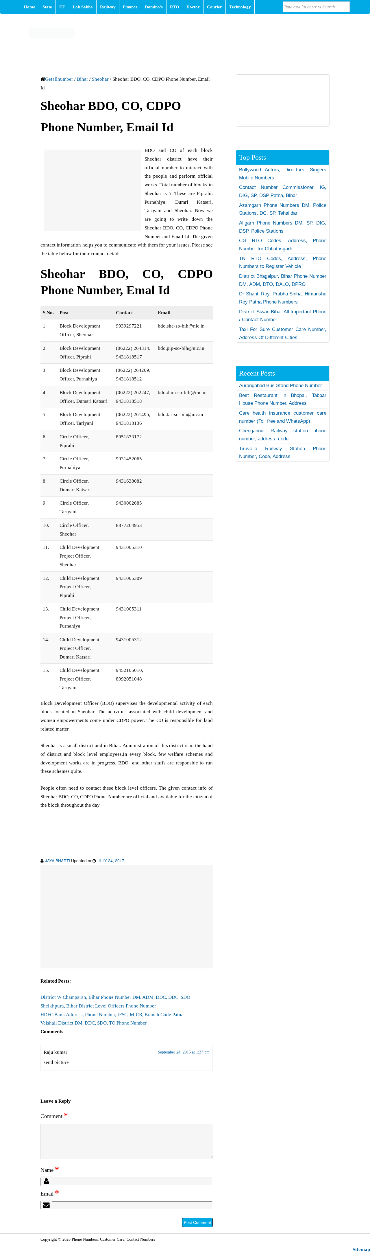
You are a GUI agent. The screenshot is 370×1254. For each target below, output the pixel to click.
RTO (174, 7)
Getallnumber (59, 79)
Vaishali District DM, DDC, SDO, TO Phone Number (93, 1023)
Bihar (82, 79)
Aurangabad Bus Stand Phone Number (280, 385)
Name (49, 1170)
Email (49, 1194)
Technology (240, 7)
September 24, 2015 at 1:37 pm (184, 1052)
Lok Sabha (83, 7)
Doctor (193, 7)
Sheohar (100, 79)
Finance (130, 7)
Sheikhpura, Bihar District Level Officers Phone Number (98, 1006)
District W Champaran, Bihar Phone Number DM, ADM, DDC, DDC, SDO (115, 997)
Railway (108, 7)
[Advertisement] (92, 190)
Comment (54, 1116)
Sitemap (361, 1249)
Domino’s (154, 7)
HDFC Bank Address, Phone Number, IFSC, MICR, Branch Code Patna (112, 1014)
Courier (214, 7)
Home (29, 7)
